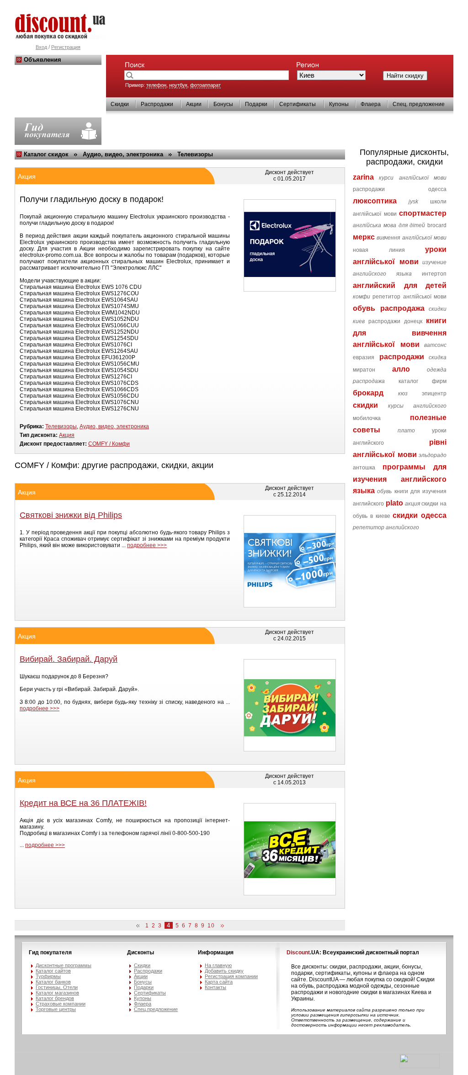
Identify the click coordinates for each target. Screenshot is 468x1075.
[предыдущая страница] (139, 926)
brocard (437, 225)
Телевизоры (195, 154)
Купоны (339, 104)
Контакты (215, 987)
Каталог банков (53, 982)
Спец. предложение (419, 104)
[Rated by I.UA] (419, 1066)
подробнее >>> (147, 545)
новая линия (378, 250)
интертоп (434, 274)
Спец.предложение (156, 1009)
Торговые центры (56, 1009)
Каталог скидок (46, 154)
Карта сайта (219, 982)
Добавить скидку (224, 971)
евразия (363, 357)
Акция (66, 435)
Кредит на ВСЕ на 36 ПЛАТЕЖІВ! (83, 803)
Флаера (371, 104)
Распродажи (157, 104)
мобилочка (367, 418)
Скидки (120, 104)
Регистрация (65, 47)
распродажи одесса (400, 189)
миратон (364, 370)
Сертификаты (297, 104)
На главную (218, 965)
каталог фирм (423, 381)
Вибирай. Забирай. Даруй (68, 659)
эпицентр (434, 393)
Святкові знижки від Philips (71, 515)
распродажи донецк (395, 321)
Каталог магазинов (57, 992)
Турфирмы (48, 976)
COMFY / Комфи (109, 444)
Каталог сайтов (53, 971)
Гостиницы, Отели (57, 987)
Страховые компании (60, 1003)
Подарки (256, 104)
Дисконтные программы (63, 965)
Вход (41, 47)
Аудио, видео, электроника (123, 154)
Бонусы (223, 104)
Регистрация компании (231, 976)
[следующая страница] (221, 926)
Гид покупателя (50, 952)
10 (211, 925)
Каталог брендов (55, 998)
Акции (194, 104)
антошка (364, 467)
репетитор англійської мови (409, 296)
